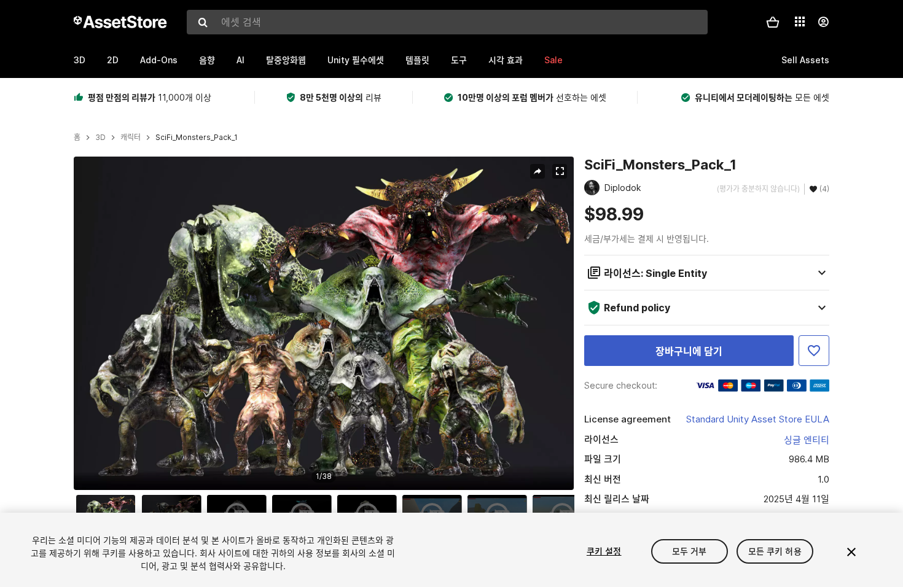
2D (113, 60)
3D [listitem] (100, 137)
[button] (772, 22)
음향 (207, 60)
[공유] (537, 171)
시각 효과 (505, 60)
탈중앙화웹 (286, 60)
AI (240, 60)
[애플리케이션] (799, 21)
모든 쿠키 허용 (775, 551)
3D (79, 60)
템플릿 (417, 60)
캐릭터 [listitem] (130, 137)
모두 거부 (689, 551)
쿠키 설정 (604, 551)
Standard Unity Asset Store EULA (757, 419)
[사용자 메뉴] (823, 22)
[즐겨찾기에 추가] (814, 350)
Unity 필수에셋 (355, 60)
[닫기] (851, 552)
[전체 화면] (559, 171)
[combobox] (447, 22)
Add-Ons (159, 60)
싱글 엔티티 (806, 440)
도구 (459, 60)
